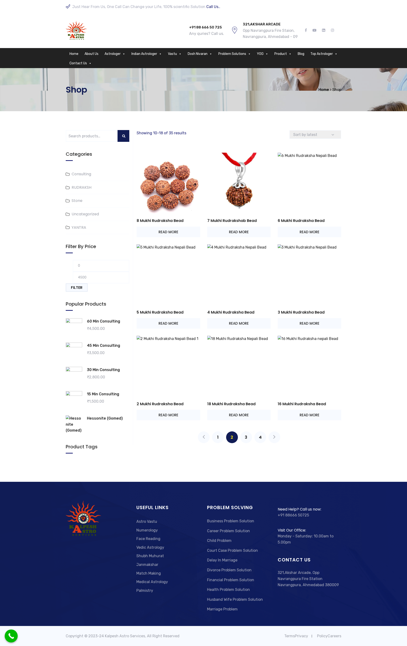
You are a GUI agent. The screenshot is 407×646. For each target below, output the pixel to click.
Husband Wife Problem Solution (235, 599)
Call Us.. (213, 6)
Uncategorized (85, 214)
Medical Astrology (152, 582)
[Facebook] (307, 30)
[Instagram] (331, 30)
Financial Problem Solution (230, 580)
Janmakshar (147, 564)
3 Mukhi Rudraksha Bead (301, 312)
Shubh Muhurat (150, 556)
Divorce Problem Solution (229, 570)
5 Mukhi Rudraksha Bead (160, 312)
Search (126, 136)
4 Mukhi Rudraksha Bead (230, 312)
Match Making (148, 573)
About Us (91, 54)
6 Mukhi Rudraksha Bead (301, 220)
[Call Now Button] (11, 636)
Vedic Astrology (150, 547)
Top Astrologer (321, 54)
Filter (76, 287)
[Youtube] (314, 30)
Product (280, 54)
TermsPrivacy (296, 636)
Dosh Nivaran (198, 54)
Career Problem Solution (228, 531)
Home (73, 54)
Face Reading (148, 538)
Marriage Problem (222, 609)
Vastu (172, 54)
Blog (301, 54)
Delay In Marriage (222, 560)
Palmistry (144, 590)
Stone (77, 200)
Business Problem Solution (230, 521)
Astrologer (113, 54)
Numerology (147, 530)
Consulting (81, 174)
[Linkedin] (323, 30)
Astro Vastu (146, 521)
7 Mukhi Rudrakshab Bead (232, 220)
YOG (260, 54)
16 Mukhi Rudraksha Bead (302, 404)
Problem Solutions (232, 54)
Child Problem (219, 540)
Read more (168, 231)
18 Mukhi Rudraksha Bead (231, 404)
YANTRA (79, 227)
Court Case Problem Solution (232, 550)
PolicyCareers (329, 636)
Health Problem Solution (228, 589)
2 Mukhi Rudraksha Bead (160, 404)
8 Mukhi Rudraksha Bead (160, 220)
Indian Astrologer (144, 54)
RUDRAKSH (81, 187)
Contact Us (78, 63)
